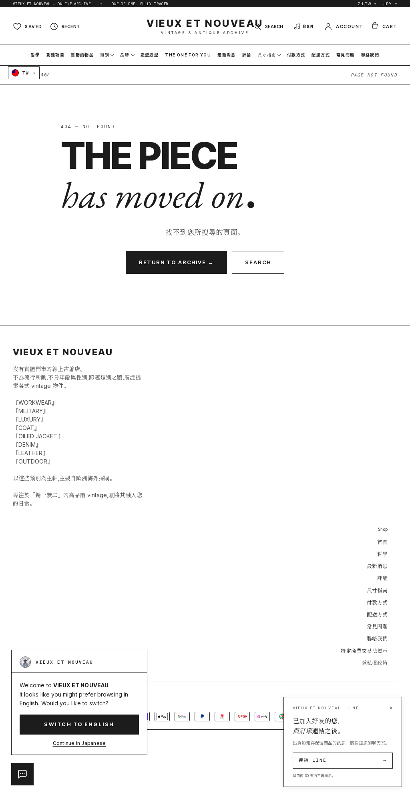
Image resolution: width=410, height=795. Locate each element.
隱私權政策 (375, 663)
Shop (383, 529)
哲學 (382, 554)
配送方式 (377, 614)
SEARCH (258, 262)
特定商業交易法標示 (364, 651)
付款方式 (377, 602)
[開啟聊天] (22, 774)
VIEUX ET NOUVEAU (205, 26)
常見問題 (377, 626)
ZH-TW (367, 4)
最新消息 (377, 566)
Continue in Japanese (79, 743)
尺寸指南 (377, 590)
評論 (382, 578)
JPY (390, 4)
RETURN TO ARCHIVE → (176, 262)
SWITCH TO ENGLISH (79, 724)
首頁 (382, 542)
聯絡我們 (377, 638)
